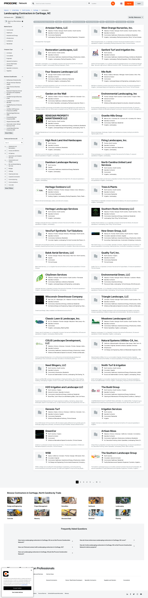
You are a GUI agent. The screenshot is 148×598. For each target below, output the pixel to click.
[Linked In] (127, 594)
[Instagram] (137, 594)
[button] (5, 30)
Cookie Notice (24, 584)
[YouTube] (141, 594)
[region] (17, 582)
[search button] (113, 3)
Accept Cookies (17, 588)
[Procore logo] (10, 3)
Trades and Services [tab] (37, 574)
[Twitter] (134, 594)
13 (96, 482)
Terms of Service (42, 593)
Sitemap (67, 593)
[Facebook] (130, 594)
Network (23, 3)
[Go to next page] (100, 482)
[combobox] (100, 3)
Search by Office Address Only (14, 22)
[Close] (31, 570)
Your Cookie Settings (17, 592)
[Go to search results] (22, 143)
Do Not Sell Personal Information (55, 593)
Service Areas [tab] (50, 574)
